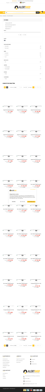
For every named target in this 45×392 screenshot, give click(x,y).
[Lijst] (7, 87)
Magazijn (4, 15)
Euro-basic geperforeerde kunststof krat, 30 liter (27, 233)
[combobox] (20, 12)
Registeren (4, 367)
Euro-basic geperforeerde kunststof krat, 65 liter (27, 283)
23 (23, 61)
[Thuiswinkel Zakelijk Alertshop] (22, 2)
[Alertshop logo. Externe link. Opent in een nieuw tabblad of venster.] (13, 190)
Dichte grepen (23, 66)
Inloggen (7, 2)
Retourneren (18, 362)
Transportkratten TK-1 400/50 (9, 309)
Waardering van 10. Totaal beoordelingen (25, 0)
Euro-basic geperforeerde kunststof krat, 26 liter (13, 233)
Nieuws (4, 374)
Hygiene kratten (8, 26)
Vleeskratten (7, 28)
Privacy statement (19, 360)
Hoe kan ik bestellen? (6, 362)
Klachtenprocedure (6, 360)
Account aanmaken (14, 2)
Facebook (33, 359)
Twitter (33, 361)
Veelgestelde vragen (6, 365)
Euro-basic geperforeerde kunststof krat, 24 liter (13, 258)
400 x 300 (23, 46)
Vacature (4, 378)
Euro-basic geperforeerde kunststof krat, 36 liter (27, 258)
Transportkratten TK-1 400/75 (23, 309)
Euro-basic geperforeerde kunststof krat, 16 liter (27, 209)
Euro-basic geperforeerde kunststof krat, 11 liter (13, 209)
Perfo (23, 73)
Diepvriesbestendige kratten (10, 24)
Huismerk (23, 53)
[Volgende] (40, 87)
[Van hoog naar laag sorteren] (21, 87)
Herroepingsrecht (5, 363)
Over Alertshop (5, 373)
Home (1, 15)
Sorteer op (12, 87)
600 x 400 (23, 48)
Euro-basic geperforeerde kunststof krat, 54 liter (13, 283)
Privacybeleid (32, 189)
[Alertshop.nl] (22, 7)
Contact (4, 376)
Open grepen (23, 68)
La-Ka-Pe (23, 54)
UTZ (23, 56)
